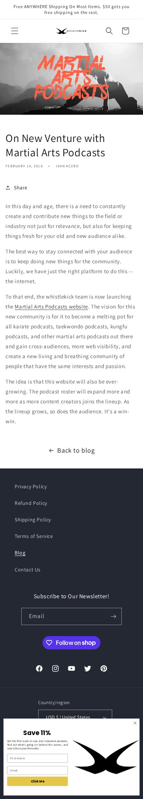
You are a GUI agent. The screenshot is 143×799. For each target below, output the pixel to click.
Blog (20, 552)
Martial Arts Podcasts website (51, 306)
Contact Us (28, 569)
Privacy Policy (31, 486)
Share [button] (20, 187)
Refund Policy (31, 503)
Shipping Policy (33, 519)
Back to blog (76, 450)
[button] (15, 31)
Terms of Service (34, 536)
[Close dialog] (135, 723)
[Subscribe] (113, 616)
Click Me (37, 781)
